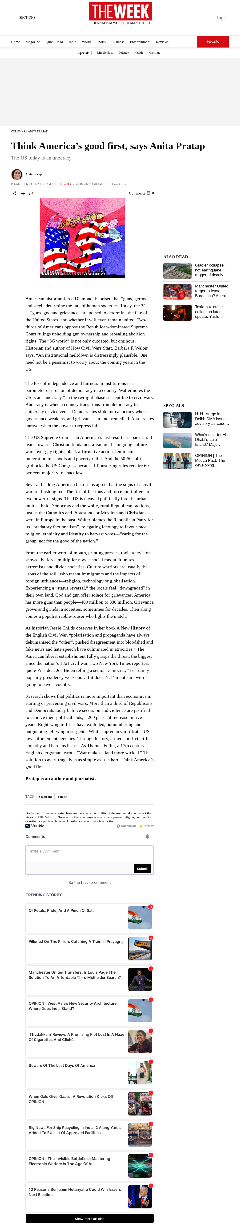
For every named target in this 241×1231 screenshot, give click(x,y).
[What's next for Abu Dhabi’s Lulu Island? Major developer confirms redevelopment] (177, 441)
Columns (18, 131)
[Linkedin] (132, 29)
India (72, 42)
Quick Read (54, 42)
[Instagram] (117, 29)
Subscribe (212, 41)
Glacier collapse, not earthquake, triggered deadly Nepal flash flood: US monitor (210, 275)
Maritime (154, 52)
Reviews (162, 42)
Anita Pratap (38, 131)
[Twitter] (109, 29)
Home (15, 42)
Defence (123, 52)
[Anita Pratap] (17, 174)
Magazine (33, 42)
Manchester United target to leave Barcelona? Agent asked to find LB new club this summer (211, 298)
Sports (101, 42)
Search (193, 41)
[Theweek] (120, 11)
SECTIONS (27, 17)
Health (138, 52)
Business (117, 42)
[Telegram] (140, 29)
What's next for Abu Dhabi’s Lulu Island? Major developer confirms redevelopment (212, 444)
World (86, 42)
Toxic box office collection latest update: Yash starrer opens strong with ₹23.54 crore (211, 319)
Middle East (105, 52)
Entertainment (140, 42)
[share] (14, 193)
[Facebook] (101, 29)
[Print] (22, 193)
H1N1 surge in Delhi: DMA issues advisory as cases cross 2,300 (211, 421)
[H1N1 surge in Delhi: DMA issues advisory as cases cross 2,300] (177, 420)
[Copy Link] (31, 193)
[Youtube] (124, 29)
